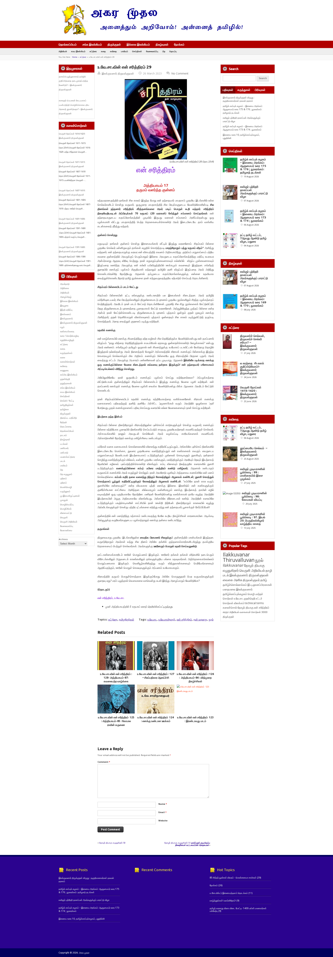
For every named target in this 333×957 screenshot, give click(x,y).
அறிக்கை (64, 288)
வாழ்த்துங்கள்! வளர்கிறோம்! (223, 900)
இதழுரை (64, 305)
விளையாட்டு (66, 513)
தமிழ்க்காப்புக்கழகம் (235, 594)
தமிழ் (263, 580)
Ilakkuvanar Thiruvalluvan (239, 557)
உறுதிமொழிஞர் (67, 340)
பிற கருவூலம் (66, 474)
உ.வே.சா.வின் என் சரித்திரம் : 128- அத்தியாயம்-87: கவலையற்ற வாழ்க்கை (116, 677)
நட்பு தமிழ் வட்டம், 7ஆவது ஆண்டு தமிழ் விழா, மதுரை (253, 238)
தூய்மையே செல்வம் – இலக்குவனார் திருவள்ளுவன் (253, 451)
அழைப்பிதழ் (65, 296)
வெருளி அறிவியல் (68, 521)
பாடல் (62, 461)
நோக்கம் (179, 44)
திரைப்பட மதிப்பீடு (68, 417)
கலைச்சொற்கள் (67, 361)
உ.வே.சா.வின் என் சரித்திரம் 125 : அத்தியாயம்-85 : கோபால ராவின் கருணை (116, 721)
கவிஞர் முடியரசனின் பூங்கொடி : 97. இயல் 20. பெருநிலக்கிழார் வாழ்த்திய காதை (252, 518)
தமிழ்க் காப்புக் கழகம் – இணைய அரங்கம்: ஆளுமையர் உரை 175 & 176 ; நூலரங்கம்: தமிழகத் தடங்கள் (243, 109)
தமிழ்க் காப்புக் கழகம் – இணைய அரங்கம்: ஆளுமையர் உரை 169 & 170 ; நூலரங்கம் (253, 300)
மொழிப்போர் (65, 508)
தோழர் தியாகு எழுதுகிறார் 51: (187, 843)
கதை (103, 51)
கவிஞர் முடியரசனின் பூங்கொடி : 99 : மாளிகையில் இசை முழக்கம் (252, 473)
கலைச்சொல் (230, 607)
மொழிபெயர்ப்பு (67, 504)
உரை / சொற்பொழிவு (69, 335)
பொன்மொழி (66, 487)
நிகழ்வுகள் (162, 44)
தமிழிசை (64, 409)
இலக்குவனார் (66, 318)
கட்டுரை (93, 51)
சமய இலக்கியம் (78, 51)
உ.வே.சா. (152, 619)
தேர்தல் (63, 422)
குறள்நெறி (65, 379)
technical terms (254, 603)
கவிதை (113, 51)
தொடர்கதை (65, 426)
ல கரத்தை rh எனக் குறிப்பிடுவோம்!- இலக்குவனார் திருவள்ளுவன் (252, 368)
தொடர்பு (173, 51)
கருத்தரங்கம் (66, 353)
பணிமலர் (64, 448)
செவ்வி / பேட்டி (67, 400)
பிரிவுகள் (260, 89)
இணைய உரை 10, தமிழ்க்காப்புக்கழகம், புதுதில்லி (82, 918)
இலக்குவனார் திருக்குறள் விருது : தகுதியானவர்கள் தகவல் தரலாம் (238, 99)
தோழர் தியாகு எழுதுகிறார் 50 (112, 842)
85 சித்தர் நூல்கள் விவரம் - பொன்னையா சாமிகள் (233, 877)
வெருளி (64, 517)
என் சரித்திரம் (184, 619)
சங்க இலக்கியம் (92, 44)
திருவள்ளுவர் (251, 580)
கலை (62, 357)
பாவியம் (124, 51)
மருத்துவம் (65, 491)
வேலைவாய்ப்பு (152, 51)
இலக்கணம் (65, 314)
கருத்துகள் (243, 89)
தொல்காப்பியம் (68, 44)
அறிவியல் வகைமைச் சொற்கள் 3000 (248, 612)
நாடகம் (63, 435)
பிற (163, 51)
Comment (104, 761)
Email (162, 812)
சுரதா (226, 612)
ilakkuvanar (233, 565)
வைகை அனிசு (232, 580)
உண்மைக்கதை (67, 331)
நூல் (211, 619)
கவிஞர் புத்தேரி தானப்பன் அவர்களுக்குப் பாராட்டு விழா (254, 191)
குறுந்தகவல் (66, 383)
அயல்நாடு (65, 284)
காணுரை (64, 370)
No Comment (179, 73)
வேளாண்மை (66, 530)
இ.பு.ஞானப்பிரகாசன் (259, 585)
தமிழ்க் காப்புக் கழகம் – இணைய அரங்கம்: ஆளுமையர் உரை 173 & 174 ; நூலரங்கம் (243, 128)
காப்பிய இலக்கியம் (68, 374)
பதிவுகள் (228, 89)
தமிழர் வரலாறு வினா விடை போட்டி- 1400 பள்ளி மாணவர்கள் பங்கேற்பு (238, 910)
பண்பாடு (64, 452)
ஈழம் (62, 327)
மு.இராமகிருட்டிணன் (70, 495)
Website (162, 820)
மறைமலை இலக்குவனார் (238, 589)
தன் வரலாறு (200, 619)
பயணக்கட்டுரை (67, 456)
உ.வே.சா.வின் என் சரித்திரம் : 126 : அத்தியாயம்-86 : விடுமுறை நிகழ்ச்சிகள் (195, 677)
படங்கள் (64, 444)
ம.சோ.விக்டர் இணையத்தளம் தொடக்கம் (229, 893)
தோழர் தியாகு (245, 607)
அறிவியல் (63, 51)
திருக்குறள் (114, 44)
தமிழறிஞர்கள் (126, 619)
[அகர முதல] (151, 34)
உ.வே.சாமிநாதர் (166, 619)
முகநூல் (64, 500)
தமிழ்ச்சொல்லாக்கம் (235, 585)
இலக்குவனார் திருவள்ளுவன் (118, 73)
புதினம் (63, 478)
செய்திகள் (137, 51)
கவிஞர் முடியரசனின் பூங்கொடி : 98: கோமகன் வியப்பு (254, 496)
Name (162, 803)
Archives (63, 539)
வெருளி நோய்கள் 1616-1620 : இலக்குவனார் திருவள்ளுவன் (250, 392)
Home (74, 57)
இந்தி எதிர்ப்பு (66, 309)
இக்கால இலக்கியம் (138, 44)
